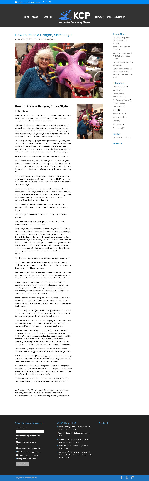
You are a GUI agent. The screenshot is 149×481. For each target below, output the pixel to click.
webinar (116, 121)
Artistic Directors (119, 86)
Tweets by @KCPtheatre (122, 137)
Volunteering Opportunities (28, 455)
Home (26, 17)
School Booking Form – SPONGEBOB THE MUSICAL (121, 40)
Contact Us (119, 17)
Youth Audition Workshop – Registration (73, 446)
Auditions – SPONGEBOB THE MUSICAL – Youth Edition (122, 56)
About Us (48, 17)
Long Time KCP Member (27, 459)
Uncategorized (49, 39)
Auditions (116, 90)
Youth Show (117, 128)
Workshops (117, 124)
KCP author (21, 39)
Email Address (21, 428)
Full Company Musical (121, 100)
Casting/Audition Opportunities (29, 448)
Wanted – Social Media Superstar (70, 433)
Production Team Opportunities (29, 452)
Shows (35, 17)
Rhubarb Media (31, 478)
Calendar (99, 17)
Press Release (118, 114)
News (109, 17)
